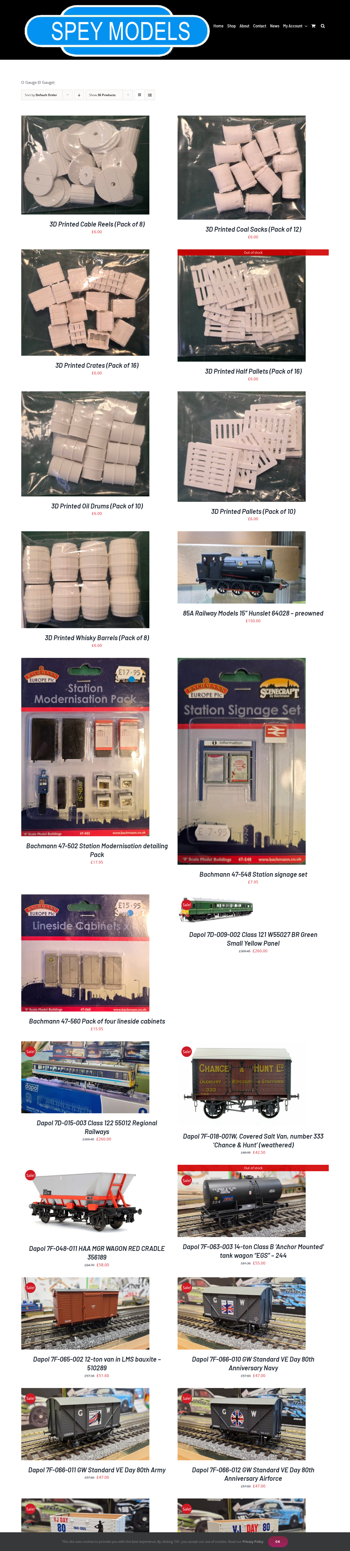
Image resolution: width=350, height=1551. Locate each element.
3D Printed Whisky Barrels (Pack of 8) (97, 637)
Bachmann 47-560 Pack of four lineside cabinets (97, 1021)
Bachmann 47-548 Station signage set (253, 874)
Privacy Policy (253, 1541)
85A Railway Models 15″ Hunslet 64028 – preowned (253, 613)
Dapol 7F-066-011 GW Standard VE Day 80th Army (97, 1470)
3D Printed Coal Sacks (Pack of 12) (253, 229)
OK (278, 1541)
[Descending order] (79, 95)
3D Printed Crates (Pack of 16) (96, 365)
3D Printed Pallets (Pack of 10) (253, 511)
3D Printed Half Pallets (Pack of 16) (253, 371)
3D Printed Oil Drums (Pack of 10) (97, 506)
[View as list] (150, 95)
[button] (323, 26)
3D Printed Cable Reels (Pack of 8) (97, 224)
